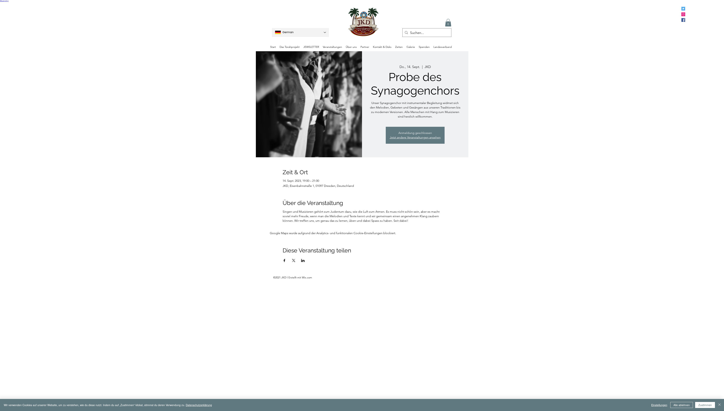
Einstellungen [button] (659, 405)
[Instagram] (683, 14)
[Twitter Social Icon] (683, 9)
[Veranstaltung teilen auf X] (293, 260)
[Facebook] (683, 20)
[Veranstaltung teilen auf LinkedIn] (303, 260)
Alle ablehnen (681, 405)
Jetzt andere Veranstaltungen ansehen (415, 137)
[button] (448, 23)
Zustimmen (705, 405)
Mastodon (4, 1)
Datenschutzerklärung (199, 405)
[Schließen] (719, 405)
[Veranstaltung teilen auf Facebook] (284, 260)
